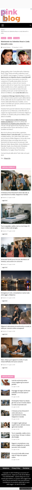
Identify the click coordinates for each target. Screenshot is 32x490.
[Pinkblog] (10, 15)
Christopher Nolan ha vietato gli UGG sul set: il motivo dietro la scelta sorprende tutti (21, 403)
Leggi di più (4, 200)
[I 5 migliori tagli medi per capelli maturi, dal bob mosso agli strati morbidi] (5, 425)
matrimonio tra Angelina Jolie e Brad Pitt (13, 124)
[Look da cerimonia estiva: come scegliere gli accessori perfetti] (5, 382)
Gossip (9, 38)
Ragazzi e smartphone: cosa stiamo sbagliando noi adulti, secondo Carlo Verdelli (21, 445)
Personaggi (16, 38)
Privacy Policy (16, 468)
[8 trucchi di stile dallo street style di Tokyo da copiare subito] (5, 455)
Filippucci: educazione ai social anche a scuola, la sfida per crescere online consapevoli (16, 327)
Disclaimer (26, 468)
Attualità (3, 38)
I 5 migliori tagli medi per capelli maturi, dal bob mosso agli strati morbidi (21, 425)
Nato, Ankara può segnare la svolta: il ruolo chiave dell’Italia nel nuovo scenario (14, 361)
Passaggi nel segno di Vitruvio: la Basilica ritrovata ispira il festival (21, 392)
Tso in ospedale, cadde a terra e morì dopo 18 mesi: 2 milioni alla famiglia (15, 227)
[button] (30, 25)
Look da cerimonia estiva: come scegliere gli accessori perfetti (20, 382)
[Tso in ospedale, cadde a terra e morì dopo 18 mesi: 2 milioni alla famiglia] (16, 214)
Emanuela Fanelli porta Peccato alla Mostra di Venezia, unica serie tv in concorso (15, 260)
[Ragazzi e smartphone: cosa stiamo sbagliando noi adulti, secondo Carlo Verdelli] (5, 445)
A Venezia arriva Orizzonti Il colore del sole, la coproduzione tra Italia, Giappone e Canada (15, 193)
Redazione (6, 468)
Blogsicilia (7, 158)
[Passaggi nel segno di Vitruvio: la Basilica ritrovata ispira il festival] (5, 393)
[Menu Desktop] (2, 25)
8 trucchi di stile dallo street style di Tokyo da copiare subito (20, 455)
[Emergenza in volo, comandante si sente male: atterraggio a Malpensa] (16, 281)
